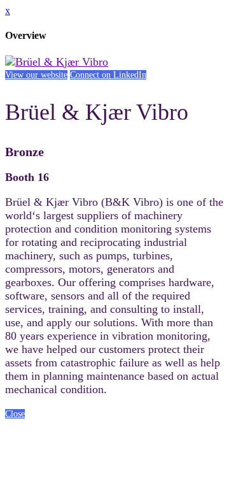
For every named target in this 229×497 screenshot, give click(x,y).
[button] (36, 75)
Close (15, 414)
